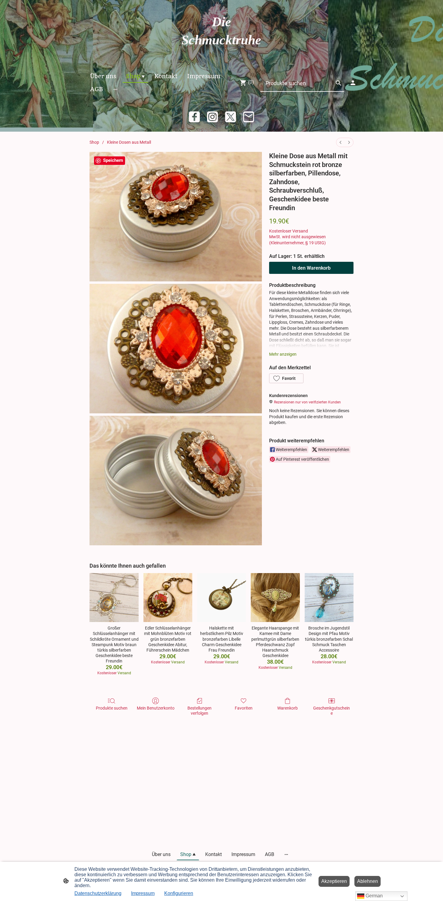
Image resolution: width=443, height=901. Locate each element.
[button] (286, 378)
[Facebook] (194, 116)
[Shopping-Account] (353, 82)
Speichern (113, 160)
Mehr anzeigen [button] (283, 354)
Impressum (143, 893)
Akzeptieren (334, 881)
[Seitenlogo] (221, 54)
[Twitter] (230, 116)
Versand (300, 231)
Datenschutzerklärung (97, 893)
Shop (94, 142)
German (373, 895)
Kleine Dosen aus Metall (129, 142)
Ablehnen (367, 881)
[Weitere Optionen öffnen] (115, 89)
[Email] (248, 116)
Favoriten (244, 708)
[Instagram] (212, 116)
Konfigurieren (178, 893)
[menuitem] (340, 142)
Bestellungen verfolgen (199, 711)
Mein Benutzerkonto (155, 708)
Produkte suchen (111, 708)
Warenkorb (287, 708)
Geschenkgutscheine (331, 711)
